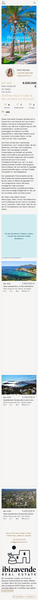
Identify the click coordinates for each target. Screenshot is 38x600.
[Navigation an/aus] (34, 3)
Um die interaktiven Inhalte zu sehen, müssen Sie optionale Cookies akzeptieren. (19, 236)
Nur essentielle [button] (18, 597)
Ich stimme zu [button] (30, 597)
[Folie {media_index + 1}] (13, 61)
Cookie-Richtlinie (7, 590)
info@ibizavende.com (19, 542)
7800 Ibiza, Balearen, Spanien (19, 536)
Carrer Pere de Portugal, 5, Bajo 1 (19, 533)
